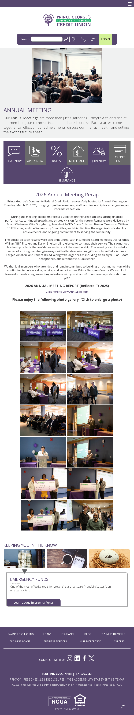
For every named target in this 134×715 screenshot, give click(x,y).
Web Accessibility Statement (88, 679)
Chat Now (14, 161)
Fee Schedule (33, 679)
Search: (25, 39)
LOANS (47, 634)
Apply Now (35, 161)
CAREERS (119, 641)
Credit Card (120, 159)
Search (65, 39)
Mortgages (77, 161)
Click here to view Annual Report (67, 292)
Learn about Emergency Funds (34, 602)
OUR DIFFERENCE (90, 641)
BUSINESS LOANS (20, 641)
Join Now (99, 161)
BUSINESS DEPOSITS (113, 634)
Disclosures (55, 679)
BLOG (87, 634)
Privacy (15, 679)
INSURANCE (68, 634)
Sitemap (119, 679)
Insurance (67, 180)
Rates (56, 161)
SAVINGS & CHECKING (21, 634)
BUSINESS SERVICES (55, 641)
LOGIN (105, 39)
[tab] (24, 559)
